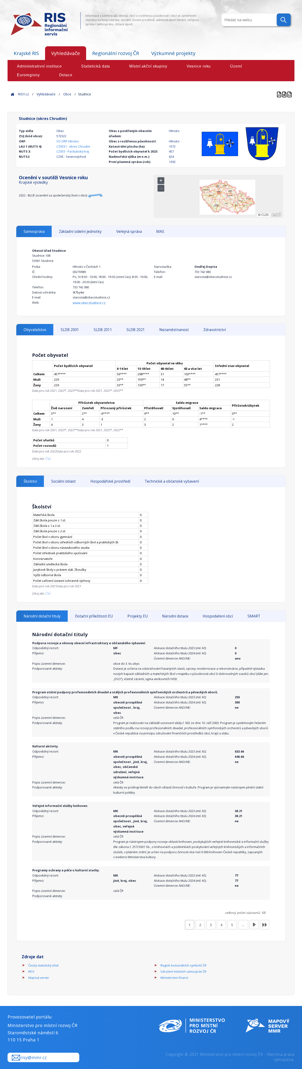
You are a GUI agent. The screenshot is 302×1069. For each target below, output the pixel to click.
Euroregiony (28, 75)
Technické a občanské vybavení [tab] (172, 481)
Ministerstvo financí (174, 977)
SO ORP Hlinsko (67, 141)
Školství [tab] (30, 481)
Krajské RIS (26, 53)
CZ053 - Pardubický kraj (72, 151)
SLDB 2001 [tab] (70, 329)
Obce (67, 94)
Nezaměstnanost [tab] (174, 329)
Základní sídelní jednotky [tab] (80, 231)
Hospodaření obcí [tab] (218, 616)
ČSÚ (48, 458)
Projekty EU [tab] (137, 616)
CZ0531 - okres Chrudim (73, 146)
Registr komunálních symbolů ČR (183, 965)
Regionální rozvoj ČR (115, 53)
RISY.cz (23, 94)
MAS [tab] (160, 231)
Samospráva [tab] (34, 231)
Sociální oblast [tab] (63, 481)
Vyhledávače (65, 53)
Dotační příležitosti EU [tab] (94, 616)
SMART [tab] (253, 616)
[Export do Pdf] (279, 94)
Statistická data (95, 66)
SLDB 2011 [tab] (103, 329)
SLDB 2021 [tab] (135, 329)
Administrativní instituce (39, 66)
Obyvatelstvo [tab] (35, 329)
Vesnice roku (199, 66)
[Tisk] (284, 94)
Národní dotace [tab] (175, 616)
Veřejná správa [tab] (129, 231)
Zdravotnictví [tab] (214, 329)
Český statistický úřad (43, 965)
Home (12, 94)
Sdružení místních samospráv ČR (183, 971)
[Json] (289, 94)
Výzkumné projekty (173, 53)
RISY (31, 971)
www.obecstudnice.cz (89, 303)
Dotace (65, 75)
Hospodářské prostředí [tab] (110, 481)
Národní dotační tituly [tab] (42, 616)
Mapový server (38, 977)
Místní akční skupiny (148, 66)
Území (236, 66)
